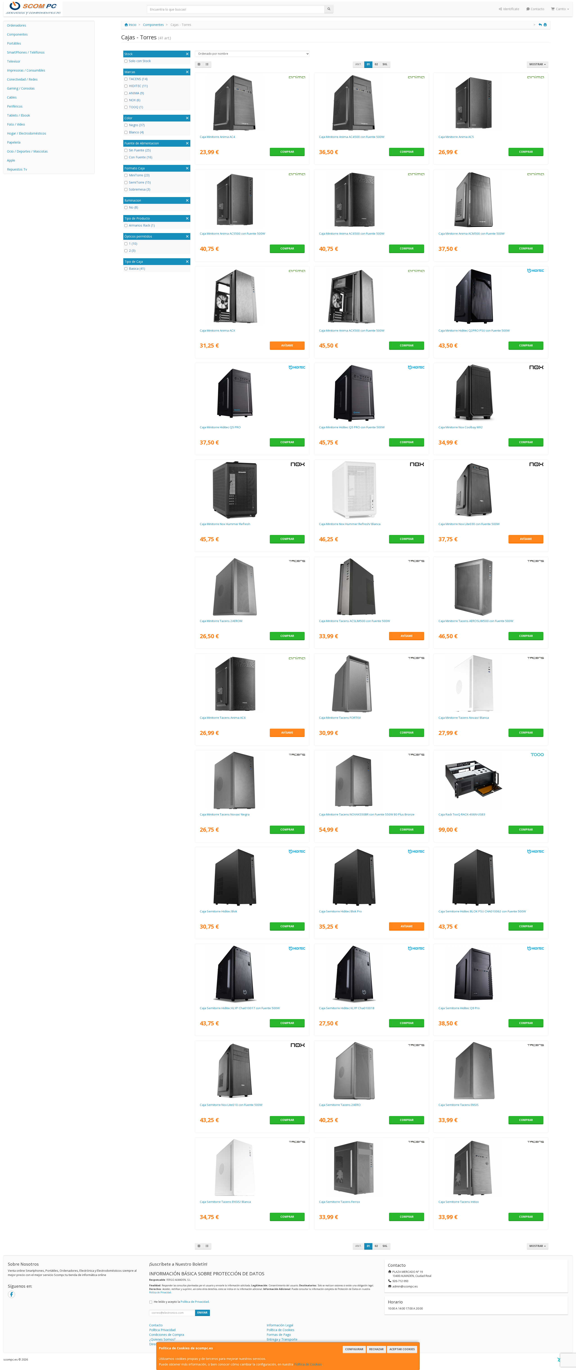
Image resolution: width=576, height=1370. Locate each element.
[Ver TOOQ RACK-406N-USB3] (491, 780)
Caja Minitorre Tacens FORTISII (340, 718)
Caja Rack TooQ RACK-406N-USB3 (462, 814)
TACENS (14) (138, 79)
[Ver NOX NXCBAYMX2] (491, 393)
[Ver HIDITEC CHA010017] (252, 974)
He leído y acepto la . (181, 1302)
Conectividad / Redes (22, 79)
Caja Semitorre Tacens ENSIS (459, 1105)
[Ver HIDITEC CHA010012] (491, 974)
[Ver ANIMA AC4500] (371, 103)
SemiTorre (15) (140, 182)
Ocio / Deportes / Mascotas (27, 151)
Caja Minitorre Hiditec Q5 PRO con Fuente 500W (352, 427)
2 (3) (132, 250)
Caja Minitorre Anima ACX (217, 330)
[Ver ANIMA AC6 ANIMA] (252, 683)
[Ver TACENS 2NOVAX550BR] (371, 780)
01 (368, 64)
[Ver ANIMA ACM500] (491, 199)
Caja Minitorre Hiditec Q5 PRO (220, 427)
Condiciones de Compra (166, 1334)
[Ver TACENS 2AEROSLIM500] (491, 587)
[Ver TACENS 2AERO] (371, 1071)
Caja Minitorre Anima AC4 (217, 137)
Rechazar (376, 1349)
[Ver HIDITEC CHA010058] (252, 877)
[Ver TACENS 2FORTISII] (371, 683)
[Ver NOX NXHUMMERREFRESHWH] (371, 490)
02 (376, 64)
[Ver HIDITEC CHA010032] (491, 296)
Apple (11, 160)
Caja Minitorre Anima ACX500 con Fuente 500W (351, 330)
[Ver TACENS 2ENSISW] (252, 1168)
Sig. (385, 64)
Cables (12, 97)
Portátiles (14, 43)
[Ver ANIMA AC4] (252, 103)
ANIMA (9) (136, 93)
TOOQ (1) (136, 107)
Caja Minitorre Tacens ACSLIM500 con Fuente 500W (354, 621)
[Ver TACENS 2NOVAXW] (491, 683)
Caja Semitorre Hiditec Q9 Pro (459, 1008)
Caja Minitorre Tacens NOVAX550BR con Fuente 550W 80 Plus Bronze (366, 814)
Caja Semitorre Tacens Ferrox (339, 1202)
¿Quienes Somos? (162, 1339)
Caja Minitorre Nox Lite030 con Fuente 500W (469, 524)
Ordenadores (16, 25)
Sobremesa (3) (139, 189)
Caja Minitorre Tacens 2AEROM (221, 621)
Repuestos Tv (17, 169)
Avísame (287, 345)
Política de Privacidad (160, 1292)
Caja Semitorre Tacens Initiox (459, 1202)
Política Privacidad (162, 1330)
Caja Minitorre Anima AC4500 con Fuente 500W (351, 137)
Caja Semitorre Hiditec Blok (218, 911)
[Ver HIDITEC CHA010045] (252, 393)
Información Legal (280, 1325)
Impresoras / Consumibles (26, 70)
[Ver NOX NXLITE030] (491, 490)
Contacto (537, 9)
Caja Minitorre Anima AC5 (456, 137)
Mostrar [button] (536, 64)
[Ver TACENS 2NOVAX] (252, 780)
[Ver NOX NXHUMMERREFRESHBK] (252, 490)
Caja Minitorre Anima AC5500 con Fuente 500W (232, 233)
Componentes (17, 34)
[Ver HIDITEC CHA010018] (371, 974)
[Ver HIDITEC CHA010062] (491, 877)
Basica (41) (137, 268)
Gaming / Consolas (21, 88)
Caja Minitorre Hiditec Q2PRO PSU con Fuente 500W (474, 330)
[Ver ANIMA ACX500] (371, 296)
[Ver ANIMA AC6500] (371, 199)
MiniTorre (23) (139, 175)
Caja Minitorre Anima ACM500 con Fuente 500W (471, 233)
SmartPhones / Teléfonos (26, 52)
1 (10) (133, 243)
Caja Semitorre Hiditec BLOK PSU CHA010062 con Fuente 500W (482, 911)
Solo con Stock (140, 61)
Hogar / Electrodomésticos (26, 133)
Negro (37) (137, 125)
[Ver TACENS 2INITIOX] (491, 1168)
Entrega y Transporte (282, 1339)
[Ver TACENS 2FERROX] (371, 1168)
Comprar (287, 152)
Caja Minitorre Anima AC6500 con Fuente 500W (351, 233)
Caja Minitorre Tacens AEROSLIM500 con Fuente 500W (476, 621)
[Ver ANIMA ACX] (252, 296)
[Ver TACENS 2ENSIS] (491, 1071)
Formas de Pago (279, 1334)
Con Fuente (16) (140, 157)
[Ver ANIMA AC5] (491, 103)
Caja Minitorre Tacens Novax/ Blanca (464, 718)
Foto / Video (16, 124)
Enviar (202, 1312)
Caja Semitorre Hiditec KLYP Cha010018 (346, 1008)
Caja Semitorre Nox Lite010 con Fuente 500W (231, 1105)
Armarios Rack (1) (142, 225)
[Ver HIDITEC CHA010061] (371, 393)
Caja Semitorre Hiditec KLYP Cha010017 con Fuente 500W (240, 1008)
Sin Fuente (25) (140, 150)
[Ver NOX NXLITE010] (252, 1071)
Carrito (561, 9)
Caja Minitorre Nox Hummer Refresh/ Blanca (349, 524)
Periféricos (14, 106)
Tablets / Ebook (18, 115)
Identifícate (510, 9)
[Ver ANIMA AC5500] (252, 199)
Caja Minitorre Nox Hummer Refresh (225, 524)
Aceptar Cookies (402, 1349)
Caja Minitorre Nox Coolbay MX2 (461, 427)
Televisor (13, 61)
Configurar (354, 1349)
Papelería (13, 142)
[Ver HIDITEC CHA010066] (371, 877)
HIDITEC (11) (138, 86)
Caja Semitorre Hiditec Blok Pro (340, 911)
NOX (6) (134, 100)
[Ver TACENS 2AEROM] (252, 587)
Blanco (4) (136, 132)
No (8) (133, 207)
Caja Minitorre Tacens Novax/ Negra (225, 814)
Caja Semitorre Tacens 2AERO (340, 1105)
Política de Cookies (308, 1364)
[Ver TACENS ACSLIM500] (371, 587)
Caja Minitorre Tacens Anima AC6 (223, 718)
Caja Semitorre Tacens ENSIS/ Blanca (225, 1202)
